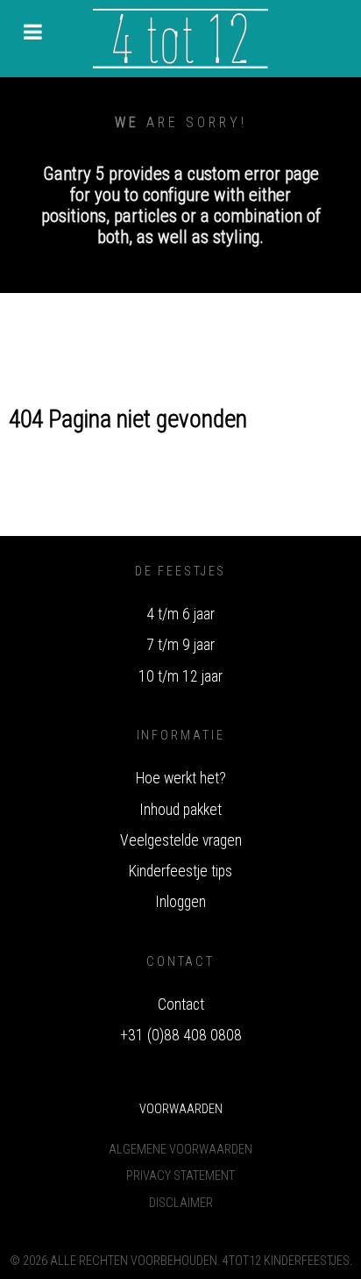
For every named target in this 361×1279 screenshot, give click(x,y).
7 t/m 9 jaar (180, 645)
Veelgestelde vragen (181, 840)
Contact (181, 1004)
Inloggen (180, 902)
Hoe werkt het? (181, 778)
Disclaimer (181, 1203)
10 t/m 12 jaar (180, 676)
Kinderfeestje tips (180, 871)
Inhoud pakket (180, 809)
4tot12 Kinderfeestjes (286, 1261)
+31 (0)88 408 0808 (181, 1035)
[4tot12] (180, 38)
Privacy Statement (180, 1175)
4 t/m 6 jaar (180, 614)
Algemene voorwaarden (180, 1149)
